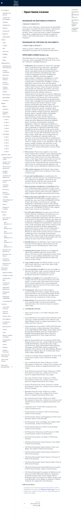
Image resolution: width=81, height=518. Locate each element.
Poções (5, 329)
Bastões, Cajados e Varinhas (7, 336)
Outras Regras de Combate (8, 200)
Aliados (5, 91)
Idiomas (5, 28)
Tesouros (4, 304)
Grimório (5, 109)
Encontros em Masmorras (7, 250)
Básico (4, 215)
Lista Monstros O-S (8, 241)
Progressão (6, 31)
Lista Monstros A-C (8, 223)
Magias (3, 103)
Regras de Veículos (5, 78)
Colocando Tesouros (6, 307)
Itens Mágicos (7, 319)
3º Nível (6, 125)
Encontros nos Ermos (7, 255)
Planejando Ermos (6, 292)
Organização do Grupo (7, 158)
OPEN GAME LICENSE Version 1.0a (75, 30)
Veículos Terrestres (6, 83)
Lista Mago (6, 134)
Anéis (4, 332)
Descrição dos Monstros (7, 218)
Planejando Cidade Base (6, 297)
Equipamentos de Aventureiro (7, 66)
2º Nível (6, 122)
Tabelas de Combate (6, 208)
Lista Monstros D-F (8, 227)
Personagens (5, 10)
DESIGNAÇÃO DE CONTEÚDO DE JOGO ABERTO (75, 23)
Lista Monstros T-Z (8, 246)
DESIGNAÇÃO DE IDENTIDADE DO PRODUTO (75, 14)
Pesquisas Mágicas (5, 113)
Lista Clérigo (6, 116)
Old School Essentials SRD (5, 366)
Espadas (5, 347)
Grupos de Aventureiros (6, 259)
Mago (4, 60)
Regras (5, 106)
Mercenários (6, 94)
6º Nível (6, 151)
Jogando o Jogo (5, 154)
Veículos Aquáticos (5, 88)
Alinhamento (6, 25)
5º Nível (6, 131)
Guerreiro (6, 51)
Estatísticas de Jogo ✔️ (7, 14)
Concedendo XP (7, 301)
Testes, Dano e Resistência (7, 167)
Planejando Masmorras (6, 288)
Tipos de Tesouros (5, 312)
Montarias (6, 75)
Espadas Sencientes (6, 351)
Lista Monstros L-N (8, 236)
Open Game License (4, 360)
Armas (4, 344)
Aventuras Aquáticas (5, 185)
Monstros (4, 212)
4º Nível (6, 128)
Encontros (6, 189)
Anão (4, 42)
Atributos (5, 22)
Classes (3, 39)
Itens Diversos (7, 326)
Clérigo (5, 45)
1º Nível (6, 119)
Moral (4, 204)
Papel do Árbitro (7, 272)
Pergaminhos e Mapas (7, 340)
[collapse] (13, 10)
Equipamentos (5, 63)
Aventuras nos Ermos (7, 181)
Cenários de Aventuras (6, 283)
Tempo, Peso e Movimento (7, 162)
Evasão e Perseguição (6, 193)
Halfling (5, 54)
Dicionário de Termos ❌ (5, 355)
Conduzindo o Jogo (7, 279)
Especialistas (6, 97)
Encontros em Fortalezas (7, 264)
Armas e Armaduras (6, 71)
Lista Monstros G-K (8, 232)
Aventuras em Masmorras (7, 176)
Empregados (6, 37)
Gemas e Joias (7, 316)
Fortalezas (6, 100)
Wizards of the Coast (47, 489)
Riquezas (5, 34)
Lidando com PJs (8, 275)
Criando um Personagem (6, 18)
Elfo (4, 48)
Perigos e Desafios (5, 172)
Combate (5, 197)
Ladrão (5, 57)
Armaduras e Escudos (6, 322)
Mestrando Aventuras (4, 268)
